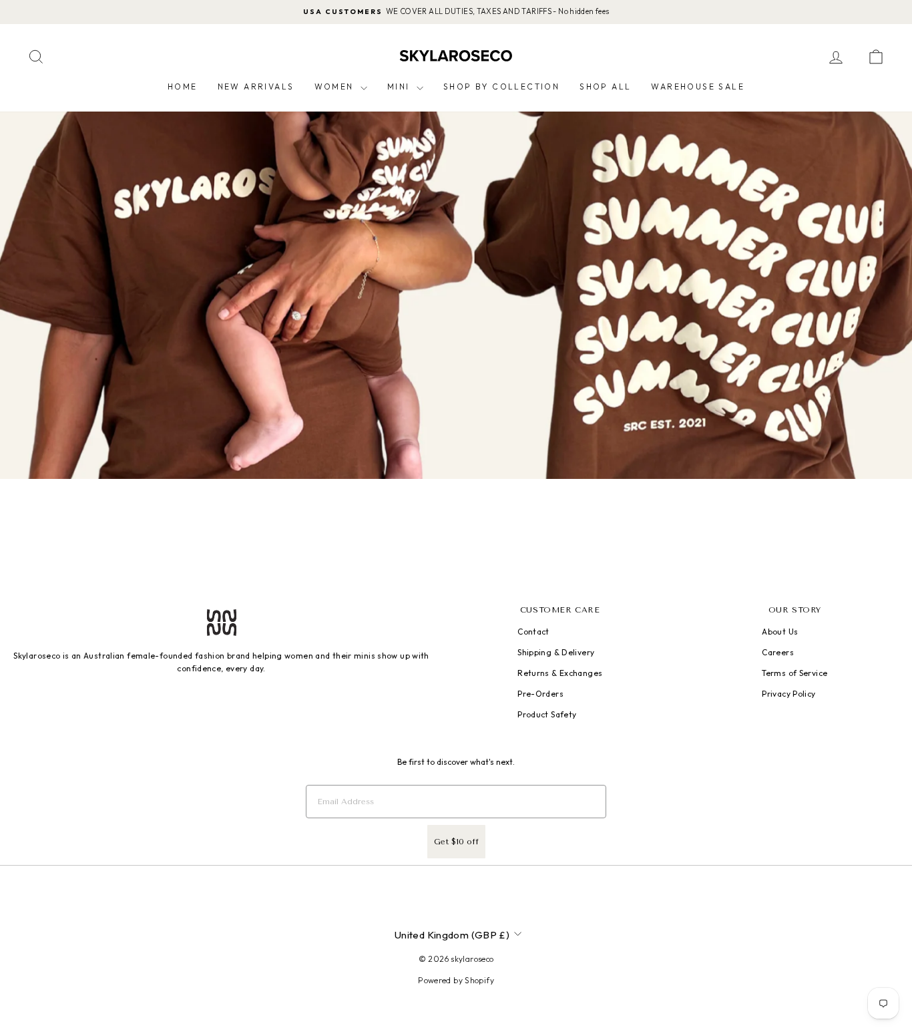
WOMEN (335, 86)
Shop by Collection (501, 86)
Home (183, 86)
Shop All (605, 86)
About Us (780, 632)
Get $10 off (456, 841)
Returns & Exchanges (559, 673)
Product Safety (546, 714)
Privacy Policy (788, 694)
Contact (533, 632)
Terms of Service (794, 673)
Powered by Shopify (456, 980)
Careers (778, 652)
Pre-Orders (540, 694)
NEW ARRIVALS (256, 86)
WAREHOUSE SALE (697, 86)
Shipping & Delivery (555, 652)
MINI (400, 86)
